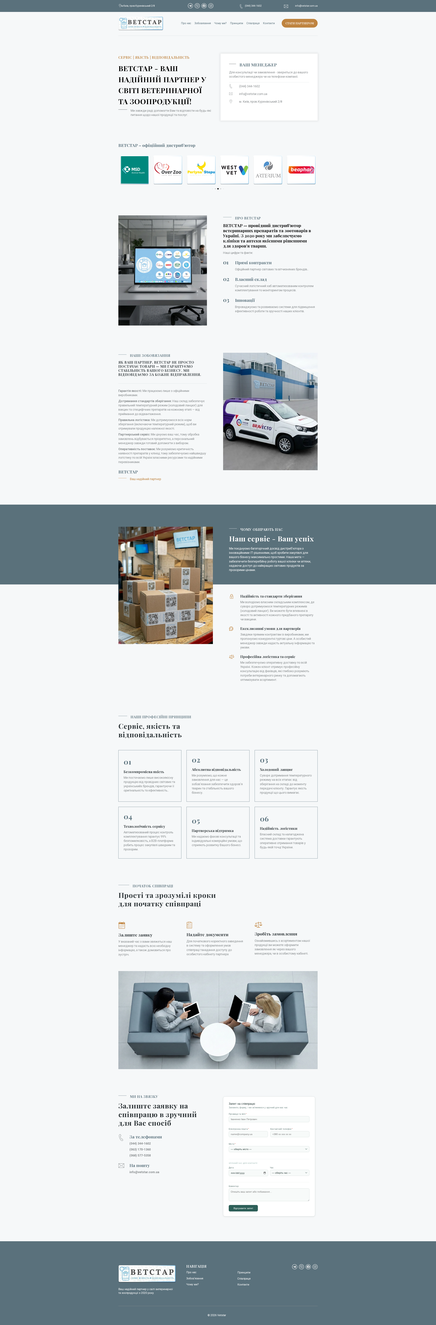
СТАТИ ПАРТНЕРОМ (299, 23)
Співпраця (253, 23)
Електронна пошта (239, 1129)
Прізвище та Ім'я (238, 1114)
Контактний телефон (281, 1129)
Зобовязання (202, 23)
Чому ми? (220, 23)
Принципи (236, 23)
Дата (231, 1168)
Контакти (269, 23)
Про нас (186, 23)
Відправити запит (243, 1208)
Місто (232, 1144)
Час (272, 1168)
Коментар (234, 1186)
